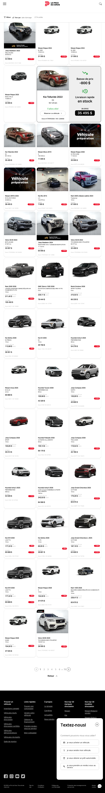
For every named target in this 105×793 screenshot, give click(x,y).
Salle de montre (10, 742)
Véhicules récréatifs (12, 737)
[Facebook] (6, 776)
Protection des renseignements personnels (76, 786)
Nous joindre (49, 719)
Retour (51, 676)
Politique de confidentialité (56, 786)
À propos (48, 702)
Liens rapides (29, 702)
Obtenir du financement (29, 721)
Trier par (18, 17)
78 (65, 669)
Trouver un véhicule (8, 703)
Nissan (67, 711)
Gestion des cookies (95, 786)
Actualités (48, 715)
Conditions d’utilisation (41, 786)
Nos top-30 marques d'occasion (69, 704)
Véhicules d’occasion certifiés (12, 725)
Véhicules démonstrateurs (10, 732)
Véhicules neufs (10, 713)
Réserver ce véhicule (51, 113)
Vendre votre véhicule (29, 714)
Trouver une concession (29, 707)
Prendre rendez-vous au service (30, 727)
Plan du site (31, 786)
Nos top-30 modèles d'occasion (89, 704)
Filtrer (8, 17)
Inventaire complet (11, 709)
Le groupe (48, 706)
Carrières (48, 711)
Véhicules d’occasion (8, 718)
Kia (66, 715)
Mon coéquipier (30, 733)
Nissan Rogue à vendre (91, 712)
